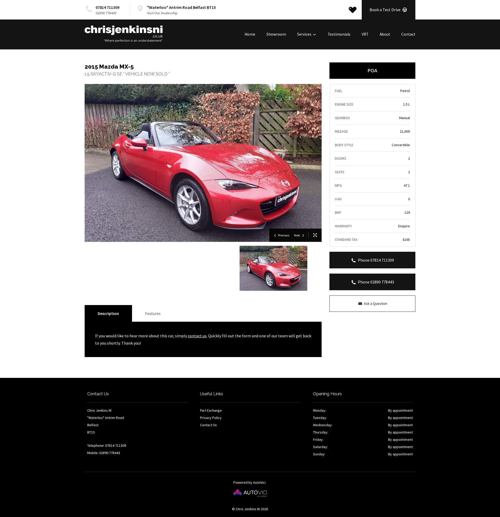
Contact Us (208, 425)
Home (250, 34)
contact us (197, 335)
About (385, 34)
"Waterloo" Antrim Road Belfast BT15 (181, 7)
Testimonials (339, 34)
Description (108, 313)
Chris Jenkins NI (124, 33)
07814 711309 (107, 7)
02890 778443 (106, 13)
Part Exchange (211, 410)
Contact (408, 34)
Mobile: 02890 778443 (103, 452)
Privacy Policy (211, 417)
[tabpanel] (273, 268)
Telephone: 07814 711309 (106, 445)
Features (153, 313)
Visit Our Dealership (162, 13)
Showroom (276, 34)
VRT (365, 34)
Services (304, 34)
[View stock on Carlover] (353, 10)
